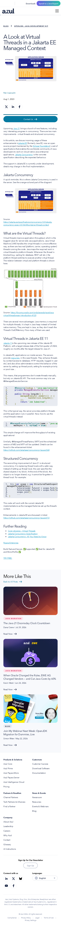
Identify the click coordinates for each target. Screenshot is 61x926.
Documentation (39, 772)
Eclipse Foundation (41, 146)
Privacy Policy (26, 917)
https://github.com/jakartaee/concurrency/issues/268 (26, 450)
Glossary (7, 844)
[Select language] (10, 3)
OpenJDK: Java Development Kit (31, 26)
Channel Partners (10, 797)
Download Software (41, 768)
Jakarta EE (22, 143)
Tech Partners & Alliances (14, 801)
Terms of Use (48, 917)
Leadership (8, 826)
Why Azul (7, 835)
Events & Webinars (40, 806)
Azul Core (7, 763)
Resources (36, 801)
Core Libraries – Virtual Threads (21, 530)
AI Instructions (9, 848)
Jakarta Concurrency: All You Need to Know (27, 536)
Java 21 (16, 128)
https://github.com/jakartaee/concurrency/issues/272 (26, 517)
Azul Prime (8, 768)
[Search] (4, 3)
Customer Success (40, 763)
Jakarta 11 (7, 343)
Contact (6, 839)
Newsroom (37, 797)
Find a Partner (9, 806)
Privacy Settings (30, 920)
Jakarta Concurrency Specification (23, 533)
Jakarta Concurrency (24, 154)
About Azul (8, 821)
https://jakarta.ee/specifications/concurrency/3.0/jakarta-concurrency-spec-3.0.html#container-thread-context (27, 223)
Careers (6, 830)
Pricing (6, 786)
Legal (37, 917)
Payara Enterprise (10, 542)
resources (15, 357)
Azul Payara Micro (11, 772)
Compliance (12, 917)
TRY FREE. (7, 558)
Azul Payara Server (11, 777)
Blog (6, 26)
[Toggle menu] (57, 11)
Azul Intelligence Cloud (13, 782)
